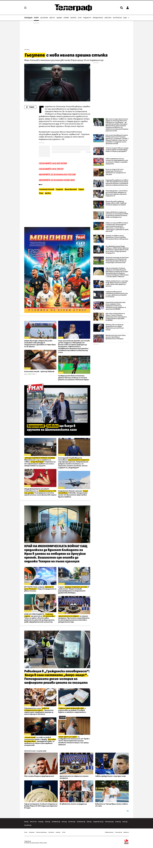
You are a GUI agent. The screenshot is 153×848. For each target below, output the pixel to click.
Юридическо (98, 18)
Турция (81, 189)
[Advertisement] (57, 211)
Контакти (51, 832)
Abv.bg (26, 821)
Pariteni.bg (71, 821)
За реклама (31, 832)
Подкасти (87, 18)
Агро (80, 18)
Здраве (59, 18)
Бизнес (73, 18)
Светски (107, 18)
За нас (25, 832)
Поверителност (109, 832)
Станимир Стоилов (46, 189)
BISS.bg (89, 821)
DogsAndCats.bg (98, 821)
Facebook (58, 832)
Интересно (117, 18)
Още (125, 18)
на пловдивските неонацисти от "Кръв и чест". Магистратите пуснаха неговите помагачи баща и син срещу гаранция (74, 740)
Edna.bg (124, 821)
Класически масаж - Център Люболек (39, 371)
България (44, 18)
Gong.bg (40, 821)
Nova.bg (64, 821)
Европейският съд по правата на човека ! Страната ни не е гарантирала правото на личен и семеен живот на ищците (40, 462)
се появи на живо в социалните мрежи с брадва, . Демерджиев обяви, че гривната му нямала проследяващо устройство (40, 741)
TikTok (63, 832)
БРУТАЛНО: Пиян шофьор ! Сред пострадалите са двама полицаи (40, 589)
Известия (126, 832)
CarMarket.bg (81, 821)
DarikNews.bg (56, 821)
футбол (48, 193)
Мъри (41, 193)
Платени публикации (41, 832)
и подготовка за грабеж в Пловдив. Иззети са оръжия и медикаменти (72, 710)
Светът (52, 18)
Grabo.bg (118, 821)
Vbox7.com (33, 821)
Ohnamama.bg (109, 821)
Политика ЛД (118, 832)
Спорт (36, 18)
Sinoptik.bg (27, 825)
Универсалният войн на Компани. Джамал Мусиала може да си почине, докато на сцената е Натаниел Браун (73, 378)
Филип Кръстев (71, 189)
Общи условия (43, 842)
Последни (28, 18)
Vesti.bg (47, 821)
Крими (66, 18)
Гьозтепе (59, 189)
